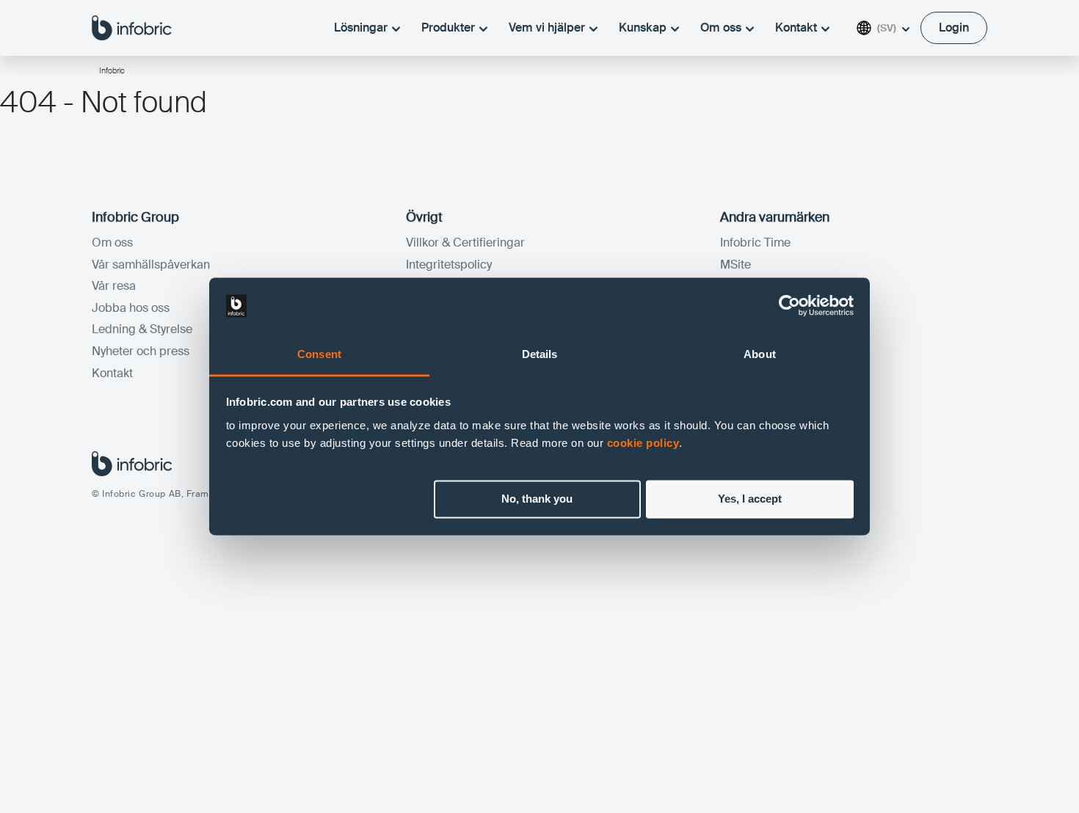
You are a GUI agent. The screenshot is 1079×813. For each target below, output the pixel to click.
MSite (735, 264)
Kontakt (796, 27)
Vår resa (114, 286)
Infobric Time (755, 242)
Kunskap (642, 27)
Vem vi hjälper (547, 27)
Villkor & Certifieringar (465, 242)
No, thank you (537, 499)
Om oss (720, 27)
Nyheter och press (140, 351)
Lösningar (361, 27)
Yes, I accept (750, 499)
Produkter (448, 27)
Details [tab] (540, 354)
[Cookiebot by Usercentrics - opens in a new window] (789, 306)
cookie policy (643, 443)
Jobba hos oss (131, 308)
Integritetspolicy (449, 264)
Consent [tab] (319, 354)
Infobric (112, 70)
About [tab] (760, 354)
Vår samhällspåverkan (151, 264)
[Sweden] (132, 27)
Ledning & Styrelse (142, 329)
